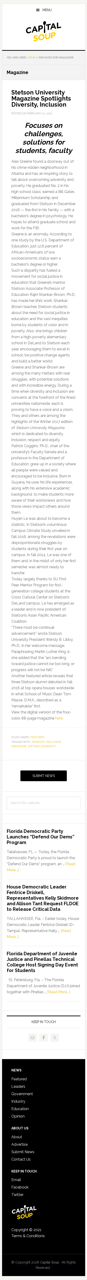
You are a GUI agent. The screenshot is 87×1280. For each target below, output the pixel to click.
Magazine (18, 746)
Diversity (38, 741)
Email (16, 1180)
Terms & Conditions (28, 1236)
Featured (37, 737)
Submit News (43, 776)
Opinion (18, 1116)
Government (22, 1094)
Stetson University (42, 746)
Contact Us (21, 1159)
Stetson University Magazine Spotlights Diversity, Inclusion (41, 98)
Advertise (19, 1144)
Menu (47, 10)
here (59, 718)
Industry (18, 1101)
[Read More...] (58, 992)
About (16, 1137)
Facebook (20, 1187)
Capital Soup (43, 31)
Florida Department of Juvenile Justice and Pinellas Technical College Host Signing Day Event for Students (42, 962)
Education (20, 1109)
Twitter (17, 1194)
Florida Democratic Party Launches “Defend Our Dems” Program (40, 836)
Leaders (18, 1086)
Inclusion (53, 741)
